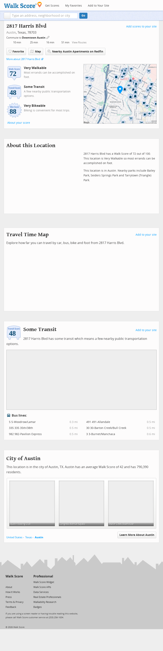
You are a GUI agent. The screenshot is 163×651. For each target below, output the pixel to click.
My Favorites (73, 5)
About (9, 587)
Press (9, 597)
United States (14, 537)
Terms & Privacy (14, 602)
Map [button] (38, 51)
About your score (18, 122)
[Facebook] (14, 582)
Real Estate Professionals (47, 597)
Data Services (41, 592)
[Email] (20, 582)
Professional (43, 576)
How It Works (13, 592)
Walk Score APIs (42, 587)
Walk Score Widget (43, 582)
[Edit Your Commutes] (48, 37)
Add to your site (146, 234)
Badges (37, 607)
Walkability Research (44, 602)
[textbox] (44, 16)
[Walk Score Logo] (23, 5)
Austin (11, 32)
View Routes (79, 42)
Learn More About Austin (136, 535)
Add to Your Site (98, 5)
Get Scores (52, 5)
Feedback (11, 607)
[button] (7, 16)
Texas (28, 537)
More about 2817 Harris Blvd (23, 59)
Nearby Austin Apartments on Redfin (77, 51)
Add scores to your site (141, 26)
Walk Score (14, 576)
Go (83, 15)
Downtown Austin (34, 37)
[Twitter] (8, 582)
